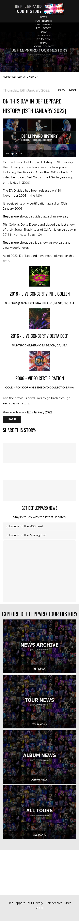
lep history (43, 28)
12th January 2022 (39, 412)
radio (43, 43)
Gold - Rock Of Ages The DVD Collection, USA (39, 387)
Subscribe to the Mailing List (26, 535)
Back (12, 419)
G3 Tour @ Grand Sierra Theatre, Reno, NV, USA (39, 303)
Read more (11, 216)
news (43, 17)
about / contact (43, 46)
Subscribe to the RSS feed (24, 526)
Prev (61, 90)
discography (43, 24)
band (44, 32)
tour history (43, 21)
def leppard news (24, 76)
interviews (43, 35)
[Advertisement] (39, 491)
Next (72, 90)
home (6, 76)
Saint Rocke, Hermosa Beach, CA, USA (39, 345)
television (43, 39)
